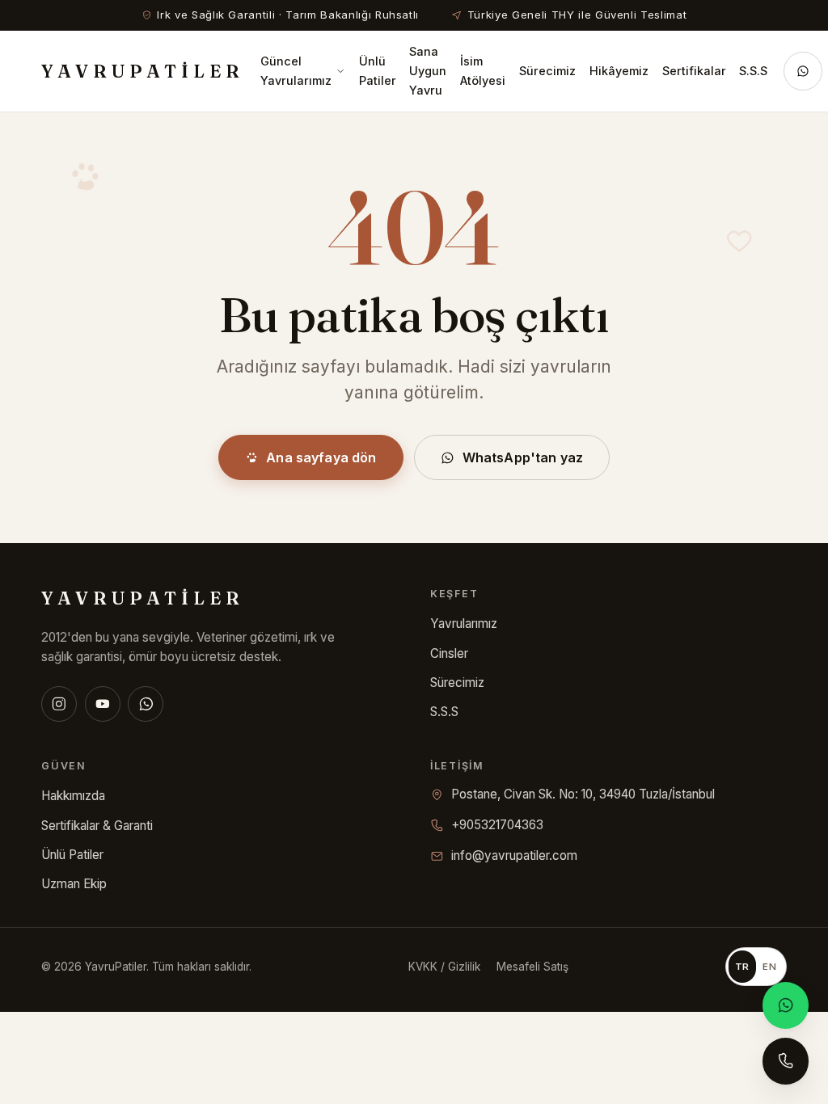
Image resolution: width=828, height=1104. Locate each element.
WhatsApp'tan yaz (523, 457)
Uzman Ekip (74, 883)
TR (742, 966)
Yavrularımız (463, 623)
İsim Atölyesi (482, 70)
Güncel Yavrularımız (296, 70)
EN (769, 966)
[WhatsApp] (145, 704)
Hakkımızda (73, 795)
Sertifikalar (694, 71)
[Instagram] (59, 704)
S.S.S (753, 71)
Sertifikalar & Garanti (97, 825)
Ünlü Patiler (377, 70)
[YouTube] (102, 704)
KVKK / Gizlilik (444, 966)
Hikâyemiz (618, 71)
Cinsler (449, 653)
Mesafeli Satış (532, 966)
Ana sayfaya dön (321, 457)
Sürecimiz (547, 71)
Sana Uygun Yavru (427, 70)
